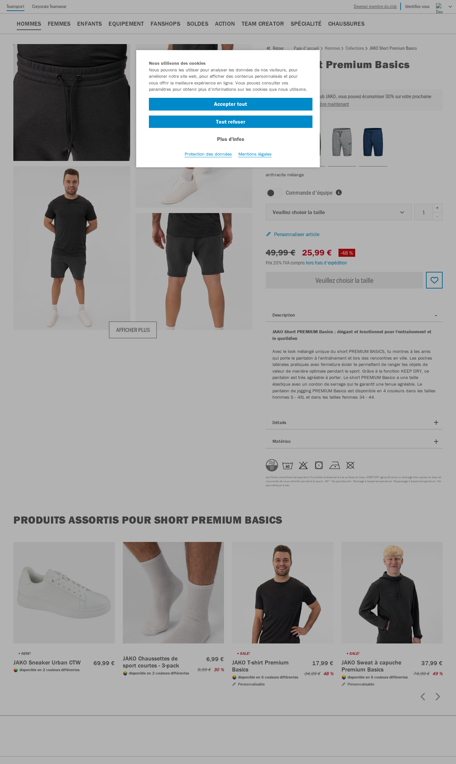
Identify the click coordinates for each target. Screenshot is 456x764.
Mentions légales (255, 154)
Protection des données (208, 154)
